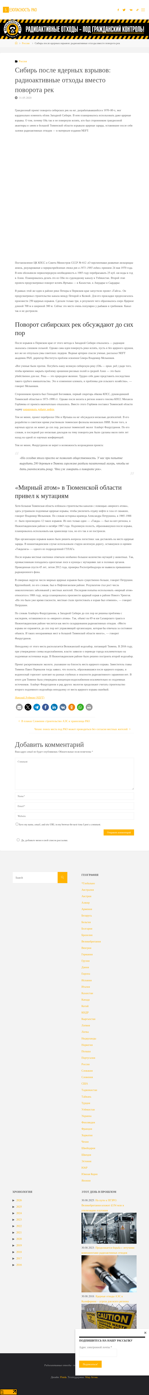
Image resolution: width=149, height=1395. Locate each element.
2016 (19, 1265)
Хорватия (86, 1135)
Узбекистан (88, 1109)
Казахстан (87, 993)
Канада (85, 999)
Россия (25, 43)
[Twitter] (124, 10)
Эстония (86, 1161)
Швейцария (88, 1148)
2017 (19, 1258)
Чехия (84, 1141)
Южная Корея (89, 1174)
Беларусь (86, 915)
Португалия (88, 1058)
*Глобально (88, 883)
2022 (19, 1226)
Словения (87, 1077)
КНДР (85, 1012)
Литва (85, 1032)
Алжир (85, 902)
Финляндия (88, 1122)
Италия (85, 986)
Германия (87, 954)
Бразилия (86, 935)
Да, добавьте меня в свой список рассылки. (44, 840)
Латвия (85, 1025)
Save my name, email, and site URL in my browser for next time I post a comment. (60, 824)
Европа (85, 973)
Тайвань (86, 1096)
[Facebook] (118, 10)
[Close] (145, 1332)
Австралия (87, 889)
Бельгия (86, 922)
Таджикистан (89, 1090)
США (84, 1083)
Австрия (86, 896)
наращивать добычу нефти (38, 409)
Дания (85, 967)
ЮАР (84, 1167)
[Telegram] (137, 10)
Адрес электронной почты (95, 1347)
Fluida (63, 1377)
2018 (19, 1252)
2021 (19, 1232)
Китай (85, 1006)
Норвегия (87, 1045)
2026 (19, 1200)
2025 (19, 1206)
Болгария (86, 928)
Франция (86, 1129)
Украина (86, 1116)
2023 (19, 1219)
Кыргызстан (88, 1019)
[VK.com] (131, 10)
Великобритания (91, 941)
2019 (19, 1245)
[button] (19, 707)
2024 (19, 1213)
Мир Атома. (91, 1377)
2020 (19, 1239)
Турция (85, 1103)
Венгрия (86, 948)
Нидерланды (88, 1038)
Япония (85, 1180)
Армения (86, 909)
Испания (86, 980)
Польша (86, 1051)
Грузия (85, 961)
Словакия (87, 1070)
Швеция (86, 1155)
